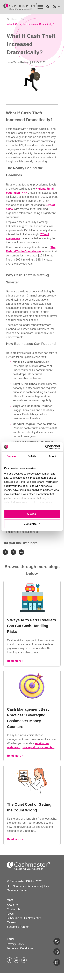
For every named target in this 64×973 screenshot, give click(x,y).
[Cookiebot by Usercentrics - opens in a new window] (45, 447)
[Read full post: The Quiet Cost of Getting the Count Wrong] (32, 795)
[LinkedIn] (16, 960)
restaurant (13, 747)
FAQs (10, 913)
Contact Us (13, 909)
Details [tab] (32, 456)
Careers (12, 922)
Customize (30, 523)
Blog (22, 19)
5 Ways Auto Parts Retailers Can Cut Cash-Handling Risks (31, 626)
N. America (19, 886)
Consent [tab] (11, 456)
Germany (12, 890)
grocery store (30, 747)
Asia (46, 886)
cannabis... (47, 747)
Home (14, 19)
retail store (42, 743)
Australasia (35, 886)
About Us (12, 905)
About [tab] (52, 456)
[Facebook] (9, 960)
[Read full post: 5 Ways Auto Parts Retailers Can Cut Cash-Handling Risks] (32, 611)
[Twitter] (13, 552)
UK (9, 886)
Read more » (15, 660)
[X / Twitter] (24, 960)
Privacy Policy (15, 944)
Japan (23, 890)
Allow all (32, 513)
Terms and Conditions (20, 948)
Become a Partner (18, 926)
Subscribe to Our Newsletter (24, 918)
